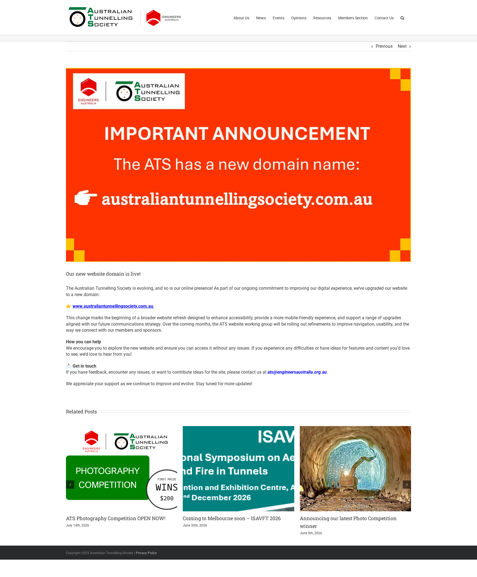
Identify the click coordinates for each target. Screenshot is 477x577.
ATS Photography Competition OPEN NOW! (115, 518)
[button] (402, 17)
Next (402, 46)
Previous (384, 46)
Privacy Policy (146, 553)
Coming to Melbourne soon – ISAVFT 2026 (232, 518)
